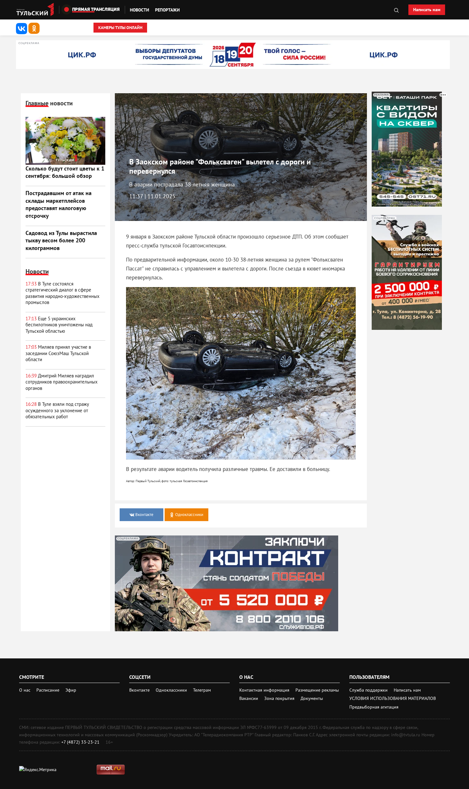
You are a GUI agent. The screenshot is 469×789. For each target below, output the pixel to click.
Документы (312, 698)
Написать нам (426, 9)
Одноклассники (172, 690)
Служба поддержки (369, 690)
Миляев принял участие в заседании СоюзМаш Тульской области (58, 353)
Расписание (47, 690)
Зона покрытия (279, 698)
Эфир (70, 690)
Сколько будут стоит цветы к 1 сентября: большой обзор (65, 172)
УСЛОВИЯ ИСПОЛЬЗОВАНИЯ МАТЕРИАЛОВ (392, 698)
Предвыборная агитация (373, 707)
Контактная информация (265, 690)
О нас (24, 690)
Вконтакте (140, 690)
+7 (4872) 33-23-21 (80, 742)
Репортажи (167, 10)
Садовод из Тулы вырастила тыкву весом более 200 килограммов (61, 240)
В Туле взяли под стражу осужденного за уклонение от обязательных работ (57, 410)
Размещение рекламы (317, 690)
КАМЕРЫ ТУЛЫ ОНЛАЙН (120, 27)
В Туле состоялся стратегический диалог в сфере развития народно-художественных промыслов (63, 293)
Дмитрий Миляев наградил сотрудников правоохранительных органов (62, 382)
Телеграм (202, 690)
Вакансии (249, 698)
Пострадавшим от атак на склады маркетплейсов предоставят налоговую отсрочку (59, 204)
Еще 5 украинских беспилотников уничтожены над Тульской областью (59, 324)
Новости (139, 10)
